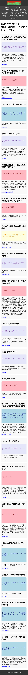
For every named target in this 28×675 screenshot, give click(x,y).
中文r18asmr (5, 536)
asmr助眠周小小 (13, 15)
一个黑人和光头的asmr (8, 16)
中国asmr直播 (5, 568)
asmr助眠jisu (5, 64)
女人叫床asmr (14, 12)
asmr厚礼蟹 (13, 13)
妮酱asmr (6, 12)
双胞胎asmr (22, 15)
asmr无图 (14, 7)
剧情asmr (4, 372)
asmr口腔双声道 (14, 10)
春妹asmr (20, 13)
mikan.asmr (19, 16)
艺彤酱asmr (6, 9)
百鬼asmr (4, 497)
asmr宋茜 (4, 219)
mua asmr (4, 397)
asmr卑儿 (4, 460)
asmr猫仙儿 (23, 12)
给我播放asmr (22, 7)
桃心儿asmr (4, 158)
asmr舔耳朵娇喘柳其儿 (7, 192)
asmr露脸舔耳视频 (6, 247)
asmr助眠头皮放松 (6, 666)
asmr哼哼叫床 (5, 274)
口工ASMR (5, 13)
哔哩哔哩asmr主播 (6, 434)
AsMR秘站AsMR (6, 345)
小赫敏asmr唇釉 (6, 317)
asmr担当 (5, 10)
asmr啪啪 (22, 9)
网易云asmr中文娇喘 (7, 98)
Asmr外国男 (5, 596)
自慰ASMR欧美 (5, 630)
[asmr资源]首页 (6, 7)
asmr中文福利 (14, 9)
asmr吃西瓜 (4, 127)
